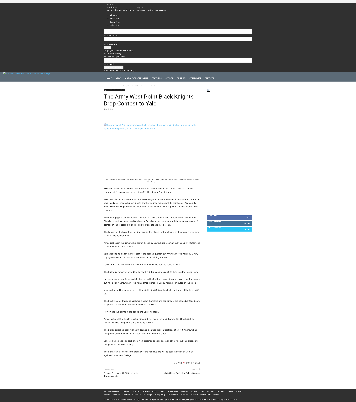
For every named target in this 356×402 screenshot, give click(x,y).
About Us (116, 394)
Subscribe (185, 394)
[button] (249, 78)
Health (154, 391)
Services (209, 78)
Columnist (195, 78)
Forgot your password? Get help (118, 50)
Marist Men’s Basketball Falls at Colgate (182, 373)
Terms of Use (173, 394)
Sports (169, 78)
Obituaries (185, 391)
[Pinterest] (119, 115)
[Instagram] (143, 4)
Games (216, 394)
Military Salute (172, 391)
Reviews (107, 394)
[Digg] (151, 115)
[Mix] (145, 115)
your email (109, 64)
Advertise (126, 394)
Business (125, 391)
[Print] (138, 115)
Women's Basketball (117, 90)
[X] (145, 4)
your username (111, 35)
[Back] (150, 4)
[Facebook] (141, 4)
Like (248, 218)
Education (146, 391)
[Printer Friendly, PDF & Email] (187, 363)
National (194, 394)
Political (239, 391)
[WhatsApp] (125, 115)
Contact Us (136, 394)
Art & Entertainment (136, 78)
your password (111, 44)
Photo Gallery (205, 394)
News (118, 78)
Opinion (181, 78)
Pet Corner (221, 391)
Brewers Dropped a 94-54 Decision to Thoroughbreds (121, 374)
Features (157, 78)
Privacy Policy (160, 394)
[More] (158, 115)
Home (109, 78)
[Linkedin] (132, 115)
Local (162, 391)
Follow (247, 223)
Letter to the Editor (207, 391)
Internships (148, 394)
